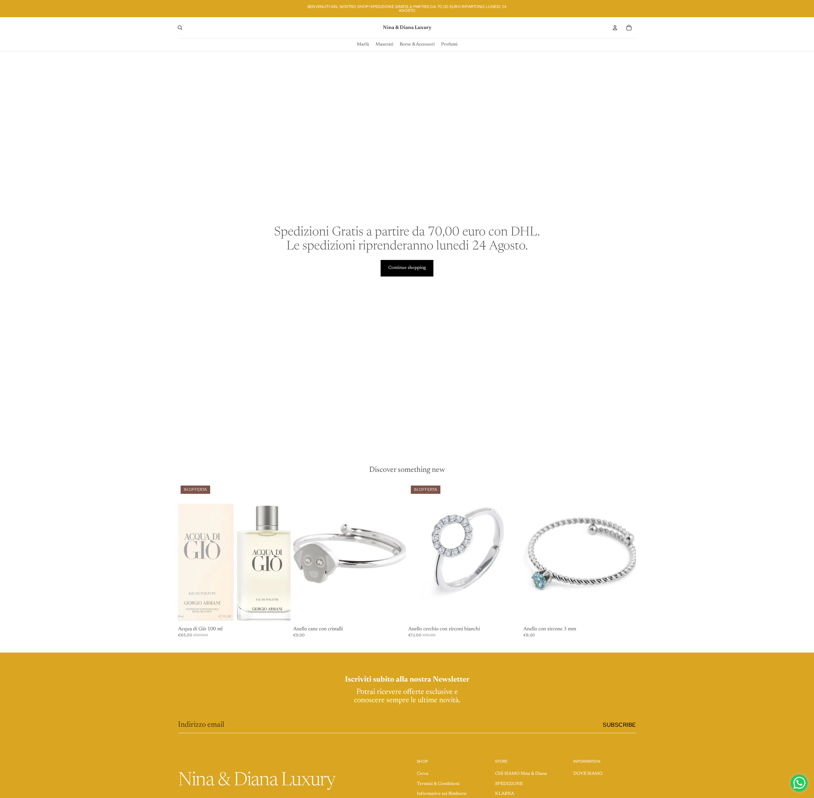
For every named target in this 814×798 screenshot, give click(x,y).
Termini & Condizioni (438, 784)
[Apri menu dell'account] (615, 28)
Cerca (422, 774)
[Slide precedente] (417, 553)
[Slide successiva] (511, 553)
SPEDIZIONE (509, 784)
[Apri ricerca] (180, 28)
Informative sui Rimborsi (441, 794)
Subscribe (619, 724)
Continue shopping (407, 268)
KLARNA (504, 794)
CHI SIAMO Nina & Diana (521, 774)
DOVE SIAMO (588, 774)
